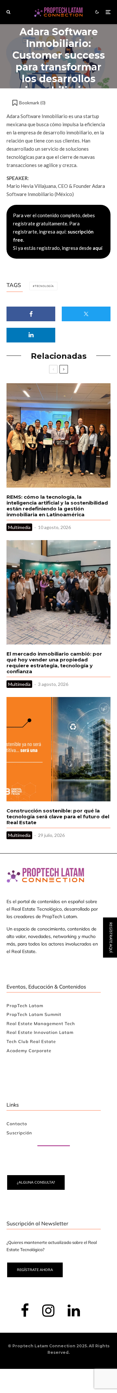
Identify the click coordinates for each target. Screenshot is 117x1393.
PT (111, 745)
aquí (97, 248)
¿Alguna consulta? (36, 1182)
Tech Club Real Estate (31, 1041)
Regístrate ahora (35, 1269)
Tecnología (44, 286)
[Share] (30, 314)
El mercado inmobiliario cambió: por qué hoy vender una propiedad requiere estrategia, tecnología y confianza (54, 662)
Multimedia (19, 527)
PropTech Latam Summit (33, 1014)
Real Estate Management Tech (40, 1023)
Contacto (16, 1123)
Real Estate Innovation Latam (39, 1032)
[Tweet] (86, 314)
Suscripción (19, 1132)
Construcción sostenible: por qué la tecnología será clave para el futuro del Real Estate (57, 816)
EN (91, 745)
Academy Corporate (28, 1050)
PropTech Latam (24, 1005)
